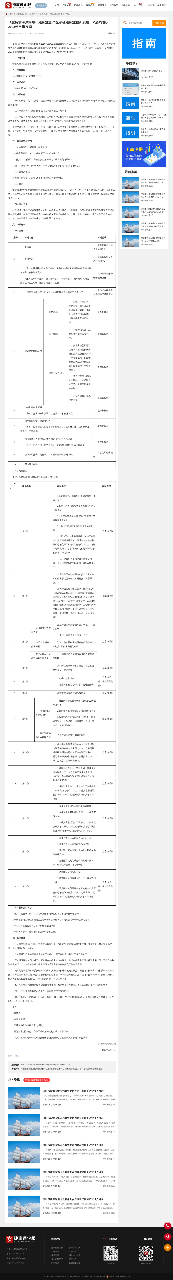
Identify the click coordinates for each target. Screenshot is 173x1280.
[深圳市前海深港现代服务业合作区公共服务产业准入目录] (130, 183)
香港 (74, 701)
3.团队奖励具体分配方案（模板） (28, 1025)
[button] (143, 56)
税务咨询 (126, 5)
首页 (57, 5)
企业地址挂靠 (74, 1263)
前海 (25, 44)
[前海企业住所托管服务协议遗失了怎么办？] (130, 103)
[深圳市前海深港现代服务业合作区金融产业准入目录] (130, 241)
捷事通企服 (22, 14)
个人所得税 (38, 439)
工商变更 (55, 1251)
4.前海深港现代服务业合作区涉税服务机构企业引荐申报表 (40, 1031)
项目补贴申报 (74, 1255)
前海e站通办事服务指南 (60, 14)
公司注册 (66, 5)
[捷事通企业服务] (18, 8)
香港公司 (90, 5)
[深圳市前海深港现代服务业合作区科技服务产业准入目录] (130, 212)
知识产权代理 (57, 1259)
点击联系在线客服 (19, 1249)
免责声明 (84, 1276)
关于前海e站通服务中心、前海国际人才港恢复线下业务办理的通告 (153, 118)
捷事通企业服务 (60, 1276)
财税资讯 (149, 5)
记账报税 (78, 5)
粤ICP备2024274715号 (97, 1276)
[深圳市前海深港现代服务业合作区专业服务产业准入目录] (130, 197)
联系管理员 (94, 1069)
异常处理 (55, 1255)
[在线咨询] (144, 166)
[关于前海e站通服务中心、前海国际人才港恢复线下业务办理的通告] (130, 118)
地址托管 (138, 5)
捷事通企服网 (32, 1069)
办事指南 (44, 14)
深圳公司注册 (57, 1248)
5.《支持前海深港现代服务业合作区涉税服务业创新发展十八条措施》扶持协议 (50, 1037)
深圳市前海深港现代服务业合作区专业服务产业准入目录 (73, 1118)
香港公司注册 (74, 1248)
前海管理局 (17, 178)
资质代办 (72, 1259)
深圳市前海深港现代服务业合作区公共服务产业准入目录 (73, 1091)
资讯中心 (33, 14)
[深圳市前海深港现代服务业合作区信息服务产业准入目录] (130, 227)
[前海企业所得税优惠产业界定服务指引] (130, 133)
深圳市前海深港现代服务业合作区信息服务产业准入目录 (73, 1172)
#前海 (17, 1056)
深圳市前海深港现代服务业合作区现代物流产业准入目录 (73, 1199)
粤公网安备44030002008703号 (119, 1276)
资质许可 (114, 5)
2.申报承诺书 (18, 1019)
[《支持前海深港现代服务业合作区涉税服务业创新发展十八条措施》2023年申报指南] (144, 58)
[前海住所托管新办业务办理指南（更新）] (130, 91)
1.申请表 (16, 1013)
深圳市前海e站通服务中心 (151, 71)
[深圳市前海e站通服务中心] (130, 74)
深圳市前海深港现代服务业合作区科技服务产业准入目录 (73, 1145)
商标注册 (102, 5)
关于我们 (161, 5)
